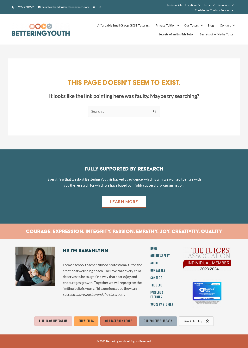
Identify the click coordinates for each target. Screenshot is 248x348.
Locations (191, 5)
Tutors (207, 5)
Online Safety (160, 256)
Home (153, 248)
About (154, 263)
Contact (225, 25)
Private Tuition (165, 25)
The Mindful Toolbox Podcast (213, 10)
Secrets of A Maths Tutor (216, 34)
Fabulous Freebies (156, 295)
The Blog (156, 285)
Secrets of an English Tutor (176, 34)
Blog (211, 25)
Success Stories (161, 304)
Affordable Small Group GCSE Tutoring (123, 25)
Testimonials (174, 5)
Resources (224, 5)
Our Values (157, 270)
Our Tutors (191, 25)
